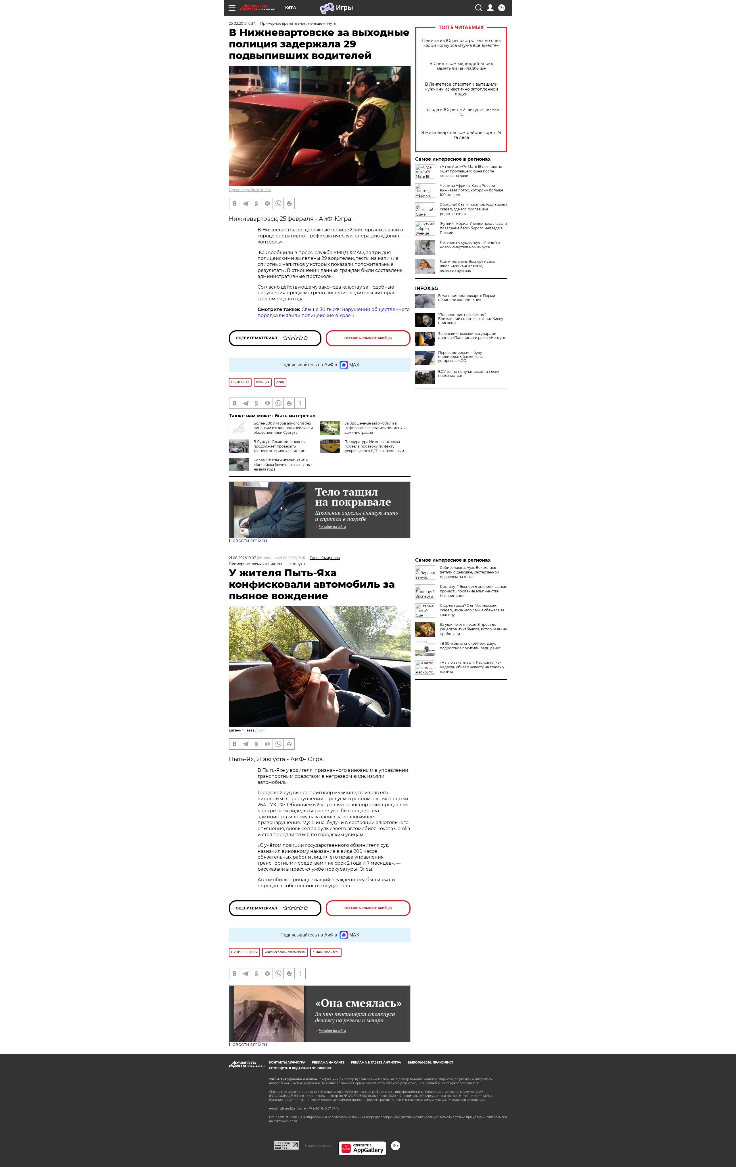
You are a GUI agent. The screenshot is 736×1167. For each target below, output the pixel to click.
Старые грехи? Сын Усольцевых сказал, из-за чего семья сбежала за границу (472, 610)
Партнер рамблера (318, 1145)
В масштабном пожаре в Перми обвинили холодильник (466, 298)
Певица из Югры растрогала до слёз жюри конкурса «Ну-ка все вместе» (461, 43)
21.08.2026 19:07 (242, 558)
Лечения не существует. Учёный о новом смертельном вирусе (470, 244)
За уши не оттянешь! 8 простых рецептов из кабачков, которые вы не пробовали (473, 629)
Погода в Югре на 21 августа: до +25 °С (461, 112)
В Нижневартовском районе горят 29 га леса (461, 135)
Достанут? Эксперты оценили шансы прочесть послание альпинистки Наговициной (473, 591)
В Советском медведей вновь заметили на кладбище (461, 66)
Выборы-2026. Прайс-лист (430, 1062)
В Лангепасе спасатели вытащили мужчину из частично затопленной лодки (461, 89)
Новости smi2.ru (248, 540)
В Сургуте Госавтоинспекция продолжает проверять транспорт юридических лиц (280, 446)
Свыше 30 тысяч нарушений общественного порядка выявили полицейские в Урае (334, 312)
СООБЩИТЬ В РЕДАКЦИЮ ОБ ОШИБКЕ (300, 1068)
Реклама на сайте (328, 1062)
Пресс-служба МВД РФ (250, 190)
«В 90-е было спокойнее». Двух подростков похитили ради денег (470, 645)
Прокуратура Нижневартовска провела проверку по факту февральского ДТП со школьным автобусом (362, 448)
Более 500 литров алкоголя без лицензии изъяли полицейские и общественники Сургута (283, 428)
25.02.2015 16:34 (242, 23)
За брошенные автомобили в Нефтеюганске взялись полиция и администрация (375, 428)
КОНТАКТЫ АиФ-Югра (287, 1062)
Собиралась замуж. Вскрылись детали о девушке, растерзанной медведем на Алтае (469, 572)
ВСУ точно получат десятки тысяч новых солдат (468, 374)
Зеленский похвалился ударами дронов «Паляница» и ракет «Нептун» (472, 336)
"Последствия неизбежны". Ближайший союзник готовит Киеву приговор (470, 319)
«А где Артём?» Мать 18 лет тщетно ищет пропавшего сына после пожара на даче (471, 171)
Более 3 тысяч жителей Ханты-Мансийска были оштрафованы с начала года (283, 464)
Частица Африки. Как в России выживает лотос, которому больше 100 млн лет (471, 190)
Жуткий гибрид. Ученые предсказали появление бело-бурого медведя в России (473, 228)
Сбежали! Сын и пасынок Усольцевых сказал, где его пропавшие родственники (473, 209)
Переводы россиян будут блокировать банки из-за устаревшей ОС (461, 357)
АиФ (261, 730)
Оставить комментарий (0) (368, 338)
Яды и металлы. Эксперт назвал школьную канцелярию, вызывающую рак (468, 266)
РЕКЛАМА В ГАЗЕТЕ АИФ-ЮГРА (376, 1062)
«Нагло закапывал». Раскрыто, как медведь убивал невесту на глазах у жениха (472, 667)
